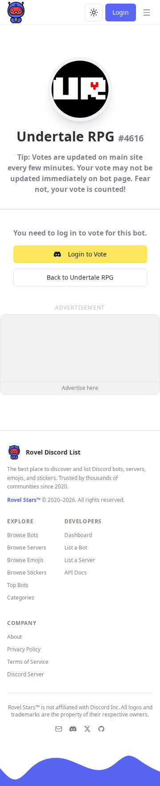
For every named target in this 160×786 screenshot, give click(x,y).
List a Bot (75, 547)
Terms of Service (27, 662)
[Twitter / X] (87, 728)
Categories (20, 597)
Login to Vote (87, 254)
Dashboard (78, 535)
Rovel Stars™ (23, 500)
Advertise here (80, 388)
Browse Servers (26, 547)
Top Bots (17, 585)
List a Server (79, 560)
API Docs (75, 572)
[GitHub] (101, 728)
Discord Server (25, 674)
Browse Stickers (27, 572)
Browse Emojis (25, 560)
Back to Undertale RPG (80, 277)
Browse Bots (22, 535)
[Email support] (58, 728)
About (14, 637)
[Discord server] (72, 728)
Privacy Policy (23, 649)
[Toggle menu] (147, 12)
